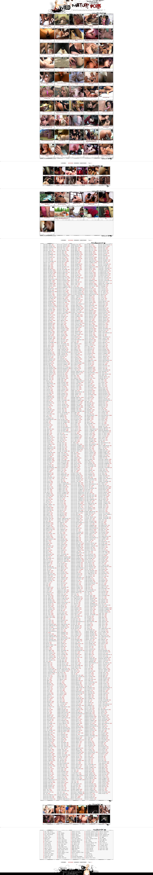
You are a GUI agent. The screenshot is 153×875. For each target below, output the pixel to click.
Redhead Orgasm (89, 728)
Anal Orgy (46, 400)
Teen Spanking (102, 585)
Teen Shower (101, 581)
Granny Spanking (75, 331)
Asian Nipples (47, 473)
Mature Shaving (89, 317)
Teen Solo (101, 584)
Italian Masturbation (77, 522)
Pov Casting (88, 617)
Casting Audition (62, 345)
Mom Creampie (88, 407)
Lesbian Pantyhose (76, 727)
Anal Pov (45, 407)
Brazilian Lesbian (62, 244)
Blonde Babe (46, 734)
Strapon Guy (101, 469)
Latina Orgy (74, 656)
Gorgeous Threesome (76, 312)
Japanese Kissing (75, 563)
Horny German (74, 426)
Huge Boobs (74, 453)
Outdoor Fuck (88, 524)
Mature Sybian (88, 332)
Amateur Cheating (48, 276)
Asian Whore (46, 492)
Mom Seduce (88, 418)
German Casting (75, 255)
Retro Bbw (87, 739)
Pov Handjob (88, 620)
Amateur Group (47, 302)
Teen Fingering (102, 551)
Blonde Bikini (47, 738)
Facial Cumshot (61, 671)
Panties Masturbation (91, 537)
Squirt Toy (101, 448)
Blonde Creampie (47, 745)
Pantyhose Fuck (89, 544)
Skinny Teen (101, 368)
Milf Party (88, 376)
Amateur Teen (47, 341)
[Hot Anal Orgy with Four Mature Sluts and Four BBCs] (62, 24)
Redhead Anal (88, 712)
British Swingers (62, 266)
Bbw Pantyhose (47, 546)
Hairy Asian (74, 346)
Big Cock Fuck (47, 629)
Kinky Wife (74, 617)
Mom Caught (88, 405)
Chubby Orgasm (61, 393)
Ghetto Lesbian (75, 282)
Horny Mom (73, 433)
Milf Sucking (88, 390)
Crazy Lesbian (61, 478)
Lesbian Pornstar (75, 733)
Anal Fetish (46, 390)
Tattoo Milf (101, 511)
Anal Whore (46, 416)
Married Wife (74, 785)
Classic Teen (60, 411)
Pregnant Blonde (89, 632)
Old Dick (87, 492)
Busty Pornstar (61, 339)
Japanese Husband (75, 562)
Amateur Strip (47, 334)
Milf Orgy (87, 375)
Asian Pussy (46, 481)
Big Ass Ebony (47, 605)
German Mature (75, 269)
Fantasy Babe (60, 676)
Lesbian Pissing (75, 730)
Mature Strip (88, 327)
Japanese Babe (75, 537)
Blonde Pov (46, 767)
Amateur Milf (47, 312)
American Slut (47, 378)
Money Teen (88, 425)
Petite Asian (88, 563)
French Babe (60, 770)
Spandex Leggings (103, 427)
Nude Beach (88, 460)
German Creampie (75, 258)
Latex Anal (74, 629)
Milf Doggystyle (89, 360)
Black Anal (46, 678)
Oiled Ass (87, 491)
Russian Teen (101, 262)
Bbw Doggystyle (47, 528)
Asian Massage (47, 466)
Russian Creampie (89, 790)
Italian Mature (75, 524)
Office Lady (88, 482)
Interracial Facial (76, 495)
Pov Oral (87, 623)
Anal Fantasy (47, 389)
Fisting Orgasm (61, 756)
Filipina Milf (61, 724)
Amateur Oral (47, 316)
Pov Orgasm (88, 624)
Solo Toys (101, 423)
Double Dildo (60, 596)
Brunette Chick (61, 283)
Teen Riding (101, 580)
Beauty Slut (46, 581)
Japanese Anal (75, 535)
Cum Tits (59, 517)
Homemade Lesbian (75, 405)
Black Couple (47, 689)
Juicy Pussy (74, 605)
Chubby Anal (60, 379)
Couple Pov (60, 469)
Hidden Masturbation (76, 392)
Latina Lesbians (75, 649)
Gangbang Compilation (63, 799)
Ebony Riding (60, 646)
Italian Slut (74, 529)
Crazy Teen (60, 481)
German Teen (74, 276)
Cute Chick (60, 528)
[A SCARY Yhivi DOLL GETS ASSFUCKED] (91, 154)
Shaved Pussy (101, 324)
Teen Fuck (101, 555)
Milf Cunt (87, 359)
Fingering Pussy (61, 731)
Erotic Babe (60, 651)
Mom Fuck (87, 412)
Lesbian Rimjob (75, 738)
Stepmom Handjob (102, 456)
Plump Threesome (89, 590)
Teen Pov (100, 577)
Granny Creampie (75, 316)
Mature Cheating (89, 260)
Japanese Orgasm (75, 574)
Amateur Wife (47, 346)
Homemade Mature (75, 407)
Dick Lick (59, 562)
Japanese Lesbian (75, 565)
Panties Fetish (89, 536)
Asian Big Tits (47, 437)
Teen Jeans (101, 562)
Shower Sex (101, 334)
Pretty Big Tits (89, 642)
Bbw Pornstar (47, 547)
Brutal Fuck (60, 319)
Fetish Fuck (60, 719)
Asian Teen (46, 489)
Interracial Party (76, 507)
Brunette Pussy (61, 304)
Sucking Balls (102, 485)
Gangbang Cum (74, 244)
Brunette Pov (60, 302)
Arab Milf (46, 426)
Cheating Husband (62, 370)
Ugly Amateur (101, 639)
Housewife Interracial (77, 448)
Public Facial (88, 657)
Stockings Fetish (103, 460)
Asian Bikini (47, 438)
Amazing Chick (47, 356)
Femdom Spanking (61, 715)
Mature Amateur (75, 794)
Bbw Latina (46, 535)
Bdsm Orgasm (46, 562)
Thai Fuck (101, 603)
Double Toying (61, 603)
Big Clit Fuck (47, 620)
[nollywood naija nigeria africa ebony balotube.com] (47, 202)
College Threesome (62, 451)
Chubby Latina (61, 387)
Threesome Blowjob (103, 607)
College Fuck (60, 444)
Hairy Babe (74, 348)
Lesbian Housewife (76, 705)
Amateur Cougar (47, 280)
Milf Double (88, 361)
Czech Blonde (60, 539)
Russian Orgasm (102, 253)
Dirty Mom (59, 581)
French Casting (61, 772)
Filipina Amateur (62, 723)
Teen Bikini (101, 530)
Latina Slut (74, 660)
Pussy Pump (88, 680)
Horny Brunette (75, 419)
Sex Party (101, 295)
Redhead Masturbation (91, 726)
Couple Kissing (61, 466)
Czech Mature (60, 546)
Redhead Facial (89, 722)
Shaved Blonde (102, 310)
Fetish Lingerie (61, 722)
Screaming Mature (103, 273)
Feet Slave (60, 705)
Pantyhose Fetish (89, 543)
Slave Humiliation (103, 374)
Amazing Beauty (47, 352)
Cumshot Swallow (61, 519)
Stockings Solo (102, 466)
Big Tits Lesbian (48, 657)
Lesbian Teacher (75, 757)
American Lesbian (48, 372)
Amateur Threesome (48, 342)
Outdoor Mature (89, 529)
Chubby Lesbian (61, 389)
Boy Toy (45, 793)
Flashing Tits (61, 757)
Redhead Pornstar (89, 730)
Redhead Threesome (90, 735)
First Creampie (61, 737)
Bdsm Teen (46, 565)
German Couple (75, 257)
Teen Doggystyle (102, 544)
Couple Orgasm (61, 467)
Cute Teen (59, 533)
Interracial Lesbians (77, 500)
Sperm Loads (101, 437)
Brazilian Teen (61, 249)
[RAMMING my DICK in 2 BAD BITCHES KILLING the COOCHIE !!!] (106, 53)
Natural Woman (88, 459)
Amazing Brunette (48, 354)
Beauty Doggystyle (48, 574)
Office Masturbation (90, 484)
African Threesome (48, 261)
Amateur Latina (47, 308)
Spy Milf (100, 444)
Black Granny (47, 693)
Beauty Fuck (46, 576)
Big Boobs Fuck (47, 617)
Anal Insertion (47, 397)
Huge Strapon (74, 469)
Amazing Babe (47, 350)
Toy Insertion (102, 635)
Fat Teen (59, 701)
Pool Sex (87, 592)
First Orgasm (60, 739)
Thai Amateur (101, 601)
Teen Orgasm (101, 569)
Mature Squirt (88, 324)
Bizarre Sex (46, 675)
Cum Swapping (60, 515)
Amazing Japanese (48, 359)
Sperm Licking (102, 436)
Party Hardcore (89, 554)
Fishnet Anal (60, 749)
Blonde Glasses (47, 753)
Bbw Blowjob (46, 522)
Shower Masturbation (104, 332)
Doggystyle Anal (61, 590)
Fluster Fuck (60, 185)
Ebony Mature (60, 639)
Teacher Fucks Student (104, 514)
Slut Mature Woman (60, 175)
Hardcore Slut (75, 387)
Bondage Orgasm (47, 786)
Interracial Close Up (77, 488)
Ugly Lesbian (101, 642)
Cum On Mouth (60, 506)
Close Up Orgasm (61, 429)
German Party (74, 273)
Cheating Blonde (61, 361)
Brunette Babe (61, 273)
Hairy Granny (74, 357)
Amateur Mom (46, 313)
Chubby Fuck (60, 386)
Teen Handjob (101, 561)
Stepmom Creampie (103, 453)
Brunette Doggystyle (62, 287)
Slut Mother (101, 382)
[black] (62, 53)
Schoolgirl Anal (102, 266)
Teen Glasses (101, 558)
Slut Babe (101, 379)
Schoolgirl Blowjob (103, 268)
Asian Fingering (47, 452)
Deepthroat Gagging (62, 561)
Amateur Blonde (47, 269)
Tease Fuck (101, 519)
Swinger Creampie (103, 503)
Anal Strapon (47, 411)
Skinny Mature (102, 361)
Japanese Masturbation (77, 568)
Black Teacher (47, 720)
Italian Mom (74, 526)
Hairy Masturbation (76, 363)
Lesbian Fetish (75, 697)
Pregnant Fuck (88, 636)
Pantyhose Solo (89, 548)
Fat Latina (60, 691)
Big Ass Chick (47, 603)
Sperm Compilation (103, 431)
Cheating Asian (61, 360)
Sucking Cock (101, 491)
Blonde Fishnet (47, 750)
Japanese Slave (75, 581)
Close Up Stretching (62, 431)
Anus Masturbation (48, 419)
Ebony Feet (60, 629)
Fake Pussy (60, 672)
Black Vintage (47, 726)
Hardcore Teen (75, 389)
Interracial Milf (75, 502)
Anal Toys (46, 415)
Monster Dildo (88, 431)
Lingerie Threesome (76, 779)
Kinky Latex (74, 610)
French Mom (60, 785)
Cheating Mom (60, 374)
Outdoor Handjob (89, 526)
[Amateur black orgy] (62, 139)
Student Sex (101, 480)
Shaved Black (101, 309)
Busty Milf (60, 337)
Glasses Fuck (74, 302)
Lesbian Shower (75, 742)
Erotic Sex (60, 656)
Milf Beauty (88, 350)
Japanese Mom (74, 572)
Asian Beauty (47, 436)
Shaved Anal (101, 302)
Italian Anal (74, 514)
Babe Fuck (46, 511)
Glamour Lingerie (75, 297)
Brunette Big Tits (62, 277)
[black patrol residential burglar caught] (76, 111)
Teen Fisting (101, 554)
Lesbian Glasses (75, 702)
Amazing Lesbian (47, 360)
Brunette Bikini (61, 279)
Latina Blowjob (75, 639)
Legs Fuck (73, 672)
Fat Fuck (59, 690)
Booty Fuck (46, 790)
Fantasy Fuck (60, 678)
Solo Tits (101, 422)
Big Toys (45, 661)
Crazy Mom (59, 480)
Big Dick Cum (47, 638)
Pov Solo (87, 627)
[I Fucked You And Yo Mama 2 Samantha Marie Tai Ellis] (91, 82)
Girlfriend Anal (75, 287)
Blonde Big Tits (47, 737)
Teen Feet (101, 548)
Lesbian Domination (76, 691)
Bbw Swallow (46, 555)
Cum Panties (60, 510)
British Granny (61, 258)
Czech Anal (60, 536)
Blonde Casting (47, 741)
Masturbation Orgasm (76, 793)
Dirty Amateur (61, 568)
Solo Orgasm (101, 418)
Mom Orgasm (88, 416)
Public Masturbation (90, 662)
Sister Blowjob (102, 339)
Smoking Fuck (101, 397)
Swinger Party (102, 506)
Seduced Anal (101, 282)
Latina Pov (74, 658)
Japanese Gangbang (76, 555)
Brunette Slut (61, 305)
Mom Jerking (88, 414)
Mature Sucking (89, 328)
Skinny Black (101, 348)
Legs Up (73, 673)
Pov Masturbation (89, 621)
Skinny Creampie (102, 353)
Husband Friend (75, 474)
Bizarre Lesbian (47, 671)
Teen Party (101, 574)
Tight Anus (101, 614)
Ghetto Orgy (74, 283)
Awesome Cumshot (47, 504)
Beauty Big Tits (47, 573)
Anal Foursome (47, 393)
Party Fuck (88, 551)
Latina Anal (74, 636)
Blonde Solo (46, 771)
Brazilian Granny (48, 799)
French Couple (61, 774)
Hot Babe (73, 442)
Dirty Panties (61, 583)
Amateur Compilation (49, 279)
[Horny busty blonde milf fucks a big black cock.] (76, 24)
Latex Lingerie (75, 634)
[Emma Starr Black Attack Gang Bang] (62, 96)
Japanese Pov (74, 580)
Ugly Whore (101, 649)
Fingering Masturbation (63, 728)
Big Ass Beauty (47, 599)
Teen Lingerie (102, 565)
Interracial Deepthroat (77, 492)
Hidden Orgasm (75, 393)
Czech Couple (60, 541)
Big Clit (45, 618)
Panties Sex (88, 540)
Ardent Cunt (93, 175)
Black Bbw (46, 682)
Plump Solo (88, 588)
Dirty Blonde (60, 572)
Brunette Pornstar (62, 301)
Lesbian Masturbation (77, 713)
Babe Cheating (47, 510)
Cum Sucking (60, 513)
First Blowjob (61, 734)
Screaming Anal (102, 272)
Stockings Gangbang (103, 463)
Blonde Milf (46, 761)
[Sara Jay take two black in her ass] (62, 39)
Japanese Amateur (75, 533)
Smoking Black (102, 390)
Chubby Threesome (62, 400)
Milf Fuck (87, 365)
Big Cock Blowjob (48, 624)
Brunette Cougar (61, 284)
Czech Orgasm (60, 550)
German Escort (75, 260)
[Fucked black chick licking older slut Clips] (62, 154)
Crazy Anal (60, 471)
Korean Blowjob (75, 627)
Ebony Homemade (61, 634)
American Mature (47, 374)
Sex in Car (101, 298)
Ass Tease (46, 500)
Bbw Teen (45, 557)
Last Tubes (70, 185)
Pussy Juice (88, 675)
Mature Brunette (89, 257)
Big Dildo (46, 642)
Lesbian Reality (75, 737)
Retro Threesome (89, 764)
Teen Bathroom (102, 526)
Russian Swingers (103, 260)
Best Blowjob (47, 587)
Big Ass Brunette (48, 602)
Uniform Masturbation (104, 654)
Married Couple (75, 783)
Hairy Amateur (75, 343)
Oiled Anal (88, 489)
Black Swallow (47, 719)
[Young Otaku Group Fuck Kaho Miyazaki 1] (91, 125)
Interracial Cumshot (76, 491)
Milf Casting (88, 356)
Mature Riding (88, 312)
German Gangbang (75, 264)
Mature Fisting (89, 275)
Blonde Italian (47, 757)
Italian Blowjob (75, 515)
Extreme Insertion (62, 668)
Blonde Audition (47, 733)
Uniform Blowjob (102, 650)
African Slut (47, 258)
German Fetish (75, 261)
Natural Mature (89, 453)
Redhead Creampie (89, 720)
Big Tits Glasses (48, 656)
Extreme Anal (60, 660)
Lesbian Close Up (75, 686)
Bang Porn (104, 175)
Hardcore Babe (75, 379)
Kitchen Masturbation (77, 621)
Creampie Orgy (61, 488)
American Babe (47, 365)
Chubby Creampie (61, 385)
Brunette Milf (61, 297)
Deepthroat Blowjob (62, 557)
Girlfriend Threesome (77, 294)
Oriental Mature (89, 517)
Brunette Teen (61, 310)
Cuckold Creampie (62, 492)
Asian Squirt (47, 486)
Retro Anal (88, 738)
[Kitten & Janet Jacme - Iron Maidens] (106, 82)
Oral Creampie (88, 504)
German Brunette (75, 254)
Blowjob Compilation (49, 779)
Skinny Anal (101, 343)
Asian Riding (47, 482)
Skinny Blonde (102, 349)
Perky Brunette (89, 561)
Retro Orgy (88, 759)
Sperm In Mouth (102, 433)
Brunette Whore (61, 313)
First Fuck (60, 738)
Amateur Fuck (47, 299)
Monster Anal (88, 426)
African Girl (47, 255)
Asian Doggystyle (48, 448)
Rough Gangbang (89, 777)
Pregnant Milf (88, 639)
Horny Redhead (75, 437)
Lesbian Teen (74, 759)
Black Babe (46, 680)
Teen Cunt (101, 540)
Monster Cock (88, 427)
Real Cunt (87, 700)
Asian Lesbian (47, 464)
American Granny (47, 371)
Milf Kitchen (88, 371)
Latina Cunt (74, 642)
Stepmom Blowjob (102, 451)
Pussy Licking (88, 676)
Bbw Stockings (47, 554)
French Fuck (60, 777)
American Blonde (47, 367)
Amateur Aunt (47, 265)
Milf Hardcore (88, 370)
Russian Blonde (89, 783)
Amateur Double (47, 293)
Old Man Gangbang (89, 499)
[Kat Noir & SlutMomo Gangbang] (91, 96)
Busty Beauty (60, 326)
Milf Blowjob (88, 353)
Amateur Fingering (48, 297)
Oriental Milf (88, 518)
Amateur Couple (47, 282)
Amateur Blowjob (47, 271)
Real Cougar (88, 695)
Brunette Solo (61, 306)
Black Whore (46, 727)
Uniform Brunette (103, 651)
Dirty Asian (60, 569)
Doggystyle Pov (61, 592)
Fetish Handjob (61, 720)
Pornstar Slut (88, 610)
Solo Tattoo (101, 420)
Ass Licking (46, 499)
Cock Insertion (61, 434)
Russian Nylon (102, 251)
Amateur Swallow (47, 337)
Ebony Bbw (59, 618)
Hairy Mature (74, 364)
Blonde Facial (47, 749)
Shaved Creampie (102, 315)
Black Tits (46, 724)
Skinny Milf (101, 363)
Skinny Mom (101, 364)
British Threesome (62, 269)
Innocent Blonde (75, 477)
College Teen (60, 449)
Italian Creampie (75, 519)
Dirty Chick (60, 574)
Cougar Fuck (60, 456)
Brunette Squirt (61, 308)
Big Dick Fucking (48, 639)
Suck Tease (101, 484)
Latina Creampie (75, 640)
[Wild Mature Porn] (54, 11)
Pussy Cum (87, 668)
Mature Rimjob (88, 313)
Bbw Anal (45, 521)
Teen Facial (101, 547)
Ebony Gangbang (61, 632)
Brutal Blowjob (61, 316)
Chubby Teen (60, 398)
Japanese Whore (75, 592)
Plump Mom (87, 587)
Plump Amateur (88, 576)
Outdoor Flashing (89, 522)
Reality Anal (88, 706)
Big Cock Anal (47, 623)
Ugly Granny (101, 640)
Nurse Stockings (89, 464)
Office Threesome (89, 488)
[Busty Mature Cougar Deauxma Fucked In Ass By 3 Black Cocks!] (106, 154)
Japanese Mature (75, 569)
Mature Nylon (88, 299)
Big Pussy (46, 649)
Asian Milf (46, 470)
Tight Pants (101, 623)
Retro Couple (88, 746)
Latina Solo (74, 661)
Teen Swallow (101, 592)
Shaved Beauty (102, 308)
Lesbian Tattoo (75, 756)
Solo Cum (100, 408)
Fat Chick (59, 689)
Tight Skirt (101, 625)
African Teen (47, 260)
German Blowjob (75, 253)
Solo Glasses (101, 412)
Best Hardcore (47, 592)
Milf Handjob (88, 368)
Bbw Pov (45, 548)
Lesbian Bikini (75, 683)
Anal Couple (46, 385)
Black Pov (46, 708)
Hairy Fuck (74, 356)
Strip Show (101, 473)
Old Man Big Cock (89, 495)
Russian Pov (101, 254)
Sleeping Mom (101, 378)
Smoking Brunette (103, 394)
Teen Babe (101, 524)
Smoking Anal (101, 387)
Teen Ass (100, 522)
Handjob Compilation (76, 371)
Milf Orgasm (88, 374)
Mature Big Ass (89, 247)
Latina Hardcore (75, 647)
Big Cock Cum (47, 627)
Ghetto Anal (74, 279)
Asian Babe (46, 433)
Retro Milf (88, 755)
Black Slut (46, 712)
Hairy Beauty (74, 349)
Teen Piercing (102, 576)
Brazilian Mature (62, 246)
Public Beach (88, 654)
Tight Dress (101, 618)
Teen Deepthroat (102, 541)
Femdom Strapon (61, 716)
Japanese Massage (75, 566)
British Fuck (60, 257)
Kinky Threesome (75, 616)
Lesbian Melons (75, 715)
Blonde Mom (46, 763)
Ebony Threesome (61, 650)
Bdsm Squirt (46, 563)
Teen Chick (101, 535)
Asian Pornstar (47, 478)
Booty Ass (46, 789)
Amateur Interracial (49, 306)
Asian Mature (47, 469)
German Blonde (75, 251)
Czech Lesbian (61, 544)
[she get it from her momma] (62, 82)
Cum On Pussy (60, 507)
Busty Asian (60, 323)
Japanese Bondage (75, 546)
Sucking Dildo (102, 493)
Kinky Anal (74, 606)
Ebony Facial (60, 628)
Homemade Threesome (76, 411)
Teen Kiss (101, 563)
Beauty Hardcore (47, 577)
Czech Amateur (61, 535)
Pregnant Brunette (90, 635)
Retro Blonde (88, 742)
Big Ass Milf (47, 610)
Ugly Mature (101, 643)
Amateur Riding (47, 324)
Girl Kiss (73, 286)
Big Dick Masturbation (49, 640)
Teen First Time (102, 552)
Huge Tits (73, 470)
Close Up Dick (61, 425)
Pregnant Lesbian (89, 638)
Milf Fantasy (88, 363)
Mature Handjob (89, 283)
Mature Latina (88, 290)
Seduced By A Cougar (104, 283)
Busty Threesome (61, 343)
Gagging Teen (60, 796)
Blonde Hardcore (47, 756)
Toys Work (101, 638)
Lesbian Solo (74, 746)
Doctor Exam (60, 588)
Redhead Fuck (88, 723)
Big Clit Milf (47, 621)
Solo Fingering (102, 411)
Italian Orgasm (75, 528)
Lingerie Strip (75, 778)
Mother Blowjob (89, 438)
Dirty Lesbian (61, 579)
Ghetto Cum (74, 280)
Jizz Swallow (74, 603)
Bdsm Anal (46, 559)
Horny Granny (74, 427)
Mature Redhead (89, 310)
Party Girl (88, 552)
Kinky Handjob (75, 609)
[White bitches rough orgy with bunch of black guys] (91, 24)
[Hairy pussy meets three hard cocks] (76, 125)
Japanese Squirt (75, 585)
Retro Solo (88, 761)
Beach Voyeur (47, 570)
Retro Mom (87, 756)
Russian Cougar (89, 788)
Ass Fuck (45, 497)
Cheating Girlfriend (62, 367)
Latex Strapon (75, 635)
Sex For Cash (101, 291)
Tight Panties (102, 621)
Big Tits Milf (47, 658)
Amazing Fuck (47, 357)
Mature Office (88, 301)
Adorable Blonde (47, 246)
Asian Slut (46, 484)
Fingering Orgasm (62, 730)
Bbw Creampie (47, 526)
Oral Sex (87, 510)
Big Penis (46, 647)
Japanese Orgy (75, 576)
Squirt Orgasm (102, 447)
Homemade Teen (75, 409)
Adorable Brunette (48, 247)
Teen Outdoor (101, 572)
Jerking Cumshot (75, 596)
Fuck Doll (59, 792)
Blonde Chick (47, 742)
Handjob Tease (75, 374)
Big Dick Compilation (49, 636)
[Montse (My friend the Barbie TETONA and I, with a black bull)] (62, 202)
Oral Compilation (89, 503)
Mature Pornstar (89, 308)
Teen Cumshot (101, 539)
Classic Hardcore (62, 405)
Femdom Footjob (61, 709)
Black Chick (46, 687)
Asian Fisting (47, 453)
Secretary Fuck (102, 279)
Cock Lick (59, 436)
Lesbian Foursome (75, 701)
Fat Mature (60, 694)
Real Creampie (88, 698)
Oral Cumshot (88, 507)
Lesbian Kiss (74, 706)
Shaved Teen (101, 327)
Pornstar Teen (88, 613)
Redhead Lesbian (89, 724)
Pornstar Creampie (90, 601)
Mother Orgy (88, 447)
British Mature (61, 261)
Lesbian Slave (75, 744)
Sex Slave (101, 297)
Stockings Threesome (104, 467)
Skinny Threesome (103, 370)
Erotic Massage (61, 654)
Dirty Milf (60, 580)
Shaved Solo (101, 326)
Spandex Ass (101, 426)
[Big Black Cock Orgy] (76, 202)
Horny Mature (74, 430)
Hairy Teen (74, 370)
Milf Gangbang (88, 367)
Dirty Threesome (61, 587)
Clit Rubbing (60, 416)
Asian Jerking (47, 462)
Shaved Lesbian (102, 320)
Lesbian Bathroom (75, 680)
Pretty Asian (88, 640)
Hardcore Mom (74, 383)
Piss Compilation (89, 573)
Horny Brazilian (75, 416)
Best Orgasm (46, 594)
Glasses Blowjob (75, 299)
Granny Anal (74, 313)
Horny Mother (74, 434)
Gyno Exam (73, 342)
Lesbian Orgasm (75, 723)
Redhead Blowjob (89, 716)
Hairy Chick (74, 353)
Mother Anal (88, 437)
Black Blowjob (47, 684)
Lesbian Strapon (75, 753)
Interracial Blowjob (76, 486)
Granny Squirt (75, 332)
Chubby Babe (60, 381)
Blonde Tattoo (47, 774)
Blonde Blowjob (47, 739)
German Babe (74, 249)
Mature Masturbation (90, 294)
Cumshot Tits (60, 521)
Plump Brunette (89, 581)
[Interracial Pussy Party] (91, 111)
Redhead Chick (88, 719)
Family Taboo (60, 675)
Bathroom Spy (47, 519)
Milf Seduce (88, 382)
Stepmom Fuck (101, 455)
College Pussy (61, 447)
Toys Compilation (103, 636)
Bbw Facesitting (47, 529)
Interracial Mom (75, 503)
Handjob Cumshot (75, 372)
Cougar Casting (61, 453)
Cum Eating (60, 497)
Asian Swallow (47, 488)
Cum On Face (60, 504)
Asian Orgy (46, 475)
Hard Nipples (74, 378)
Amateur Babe (47, 266)
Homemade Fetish (75, 403)
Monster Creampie (89, 430)
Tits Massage (101, 631)
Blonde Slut (46, 770)
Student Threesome (103, 481)
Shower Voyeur (102, 338)
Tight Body (101, 617)
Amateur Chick (47, 277)
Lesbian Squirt (75, 749)
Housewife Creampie (76, 445)
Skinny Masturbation (104, 360)
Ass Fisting (46, 496)
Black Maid (46, 695)
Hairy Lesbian (75, 361)
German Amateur (75, 246)
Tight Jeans (101, 620)
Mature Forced (88, 277)
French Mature (61, 782)
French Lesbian (61, 779)
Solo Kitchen (101, 414)
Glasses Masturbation (77, 304)
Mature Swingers (89, 331)
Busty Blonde (60, 327)
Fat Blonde (60, 684)
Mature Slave (88, 319)
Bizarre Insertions (48, 669)
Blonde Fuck (46, 752)
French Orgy (60, 786)
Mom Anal (87, 401)
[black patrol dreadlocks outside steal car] (76, 139)
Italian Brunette (75, 517)
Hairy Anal (74, 345)
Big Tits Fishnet (48, 653)
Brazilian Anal (47, 796)
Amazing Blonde (47, 353)
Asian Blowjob (47, 440)
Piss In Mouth (88, 574)
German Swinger (75, 275)
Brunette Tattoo (61, 309)
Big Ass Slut (47, 613)
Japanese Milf (75, 570)
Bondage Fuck (47, 783)
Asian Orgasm (47, 474)
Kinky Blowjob (75, 607)
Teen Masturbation (103, 566)
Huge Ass (73, 452)
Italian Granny (75, 521)
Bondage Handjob (47, 785)
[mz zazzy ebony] (47, 216)
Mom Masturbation (89, 415)
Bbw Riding (46, 550)
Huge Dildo (74, 459)
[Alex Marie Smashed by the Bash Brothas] (47, 154)
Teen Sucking (101, 591)
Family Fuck (60, 673)
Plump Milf (88, 585)
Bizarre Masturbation (49, 672)
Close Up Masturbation (63, 427)
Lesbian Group (75, 704)
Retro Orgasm (88, 757)
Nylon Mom (87, 477)
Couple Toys (60, 470)
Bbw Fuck (45, 532)
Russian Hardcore (89, 797)
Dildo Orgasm (60, 563)
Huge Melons (74, 464)
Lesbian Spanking (75, 748)
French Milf (60, 783)
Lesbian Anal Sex (75, 675)
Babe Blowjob (47, 507)
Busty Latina (60, 334)
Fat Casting (60, 687)
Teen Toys (101, 598)
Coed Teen (59, 441)
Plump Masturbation (90, 583)
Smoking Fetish (102, 396)
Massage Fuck (74, 786)
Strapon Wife (101, 470)
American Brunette (48, 368)
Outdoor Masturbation (91, 528)
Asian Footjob (47, 455)
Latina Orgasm (75, 654)
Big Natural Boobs (48, 645)
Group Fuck (74, 338)
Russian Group (88, 796)
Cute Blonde (60, 525)
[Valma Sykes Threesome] (76, 154)
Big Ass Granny (47, 607)
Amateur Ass (46, 264)
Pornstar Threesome (90, 614)
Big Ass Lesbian (47, 609)
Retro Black (88, 741)
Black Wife (46, 728)
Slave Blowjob (102, 371)
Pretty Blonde (88, 643)
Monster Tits (88, 436)
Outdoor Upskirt (89, 533)
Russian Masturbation (104, 244)
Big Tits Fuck (47, 654)
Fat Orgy (59, 698)
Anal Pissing (47, 405)
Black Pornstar (47, 706)
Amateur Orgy (47, 319)
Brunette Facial (61, 290)
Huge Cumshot (74, 458)
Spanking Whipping (103, 430)
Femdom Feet (60, 708)
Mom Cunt (87, 408)
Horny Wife (74, 441)
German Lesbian (75, 268)
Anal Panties (47, 401)
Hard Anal (73, 375)
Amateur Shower (47, 327)
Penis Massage (88, 558)
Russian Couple (89, 789)
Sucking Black (102, 489)
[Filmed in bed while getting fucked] (47, 139)
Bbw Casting (46, 525)
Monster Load (88, 433)
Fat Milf (59, 695)
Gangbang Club (61, 797)
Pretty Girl (88, 647)
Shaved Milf (101, 323)
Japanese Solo (75, 584)
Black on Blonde (47, 730)
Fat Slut (59, 700)
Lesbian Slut (74, 745)
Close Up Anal (61, 419)
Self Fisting (101, 288)
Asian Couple (47, 442)
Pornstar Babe (88, 596)
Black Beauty (47, 683)
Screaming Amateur (103, 271)
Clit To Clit (60, 418)
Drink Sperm (60, 605)
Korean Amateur (75, 625)
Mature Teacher (89, 335)
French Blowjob (61, 771)
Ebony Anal (60, 616)
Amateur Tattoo (47, 339)
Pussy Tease (88, 684)
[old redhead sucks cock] (76, 67)
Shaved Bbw (101, 306)
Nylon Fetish (88, 473)
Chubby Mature (61, 390)
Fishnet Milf (60, 752)
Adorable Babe (47, 244)
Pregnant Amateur (89, 631)
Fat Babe (59, 683)
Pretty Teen (88, 651)
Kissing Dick (74, 618)
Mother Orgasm (88, 445)
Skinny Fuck (101, 354)
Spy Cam (100, 441)
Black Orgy (46, 704)
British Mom (60, 264)
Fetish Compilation (62, 717)
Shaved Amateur (102, 301)
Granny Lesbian (75, 324)
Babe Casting (47, 508)
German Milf (74, 271)
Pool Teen (87, 594)
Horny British (75, 418)
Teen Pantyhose (102, 573)
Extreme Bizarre (61, 662)
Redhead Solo (88, 733)
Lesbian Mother (75, 719)
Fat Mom (59, 697)
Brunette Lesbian (62, 295)
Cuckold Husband (61, 493)
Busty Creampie (61, 330)
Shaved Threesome (103, 328)
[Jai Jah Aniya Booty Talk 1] (106, 67)
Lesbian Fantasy (75, 694)
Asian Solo (46, 485)
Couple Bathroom (61, 462)
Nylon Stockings (89, 478)
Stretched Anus (102, 471)
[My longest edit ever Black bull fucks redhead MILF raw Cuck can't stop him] (91, 39)
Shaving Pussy (102, 330)
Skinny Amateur (102, 342)
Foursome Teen (61, 766)
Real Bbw (87, 686)
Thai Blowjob (101, 602)
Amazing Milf (47, 361)
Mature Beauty (88, 246)
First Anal (60, 733)
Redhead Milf (88, 727)
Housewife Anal (75, 444)
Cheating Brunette (62, 363)
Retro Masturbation (90, 752)
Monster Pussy (88, 434)
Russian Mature (102, 246)
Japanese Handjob (75, 558)
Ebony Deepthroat (62, 627)
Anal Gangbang (47, 396)
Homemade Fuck (75, 404)
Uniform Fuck (101, 653)
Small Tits (101, 386)
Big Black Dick (47, 616)
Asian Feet (46, 451)
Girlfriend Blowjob (76, 288)
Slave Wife (101, 375)
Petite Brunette (89, 566)
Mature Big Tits (89, 250)
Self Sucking (101, 290)
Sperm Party (101, 438)
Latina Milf (74, 651)
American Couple (47, 370)
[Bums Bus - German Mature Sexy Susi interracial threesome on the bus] (62, 111)
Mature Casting (89, 258)
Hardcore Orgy (75, 386)
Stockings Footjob (103, 462)
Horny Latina (74, 429)
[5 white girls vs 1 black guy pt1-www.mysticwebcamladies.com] (91, 139)
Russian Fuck (88, 793)
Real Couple (88, 697)
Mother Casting (89, 440)
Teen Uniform (101, 599)
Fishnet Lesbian (61, 750)
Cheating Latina (61, 371)
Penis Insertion (89, 557)
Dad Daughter (60, 555)
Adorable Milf (47, 249)
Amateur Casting (47, 273)
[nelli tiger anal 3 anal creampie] (76, 216)
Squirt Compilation (103, 445)
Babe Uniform (47, 515)
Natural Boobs (88, 451)
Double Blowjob (61, 595)
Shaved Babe (101, 305)
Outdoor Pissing (89, 530)
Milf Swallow (88, 392)
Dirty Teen (60, 585)
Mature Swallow (89, 330)
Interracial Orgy (75, 506)
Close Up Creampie (62, 422)
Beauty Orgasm (47, 579)
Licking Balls (75, 772)
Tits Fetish (101, 629)
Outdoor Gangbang (89, 525)
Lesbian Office (75, 722)
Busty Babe (60, 324)
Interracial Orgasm (76, 504)
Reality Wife (88, 709)
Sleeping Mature (102, 376)
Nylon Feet (88, 471)
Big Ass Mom (46, 612)
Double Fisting (61, 599)
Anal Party (46, 404)
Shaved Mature (102, 321)
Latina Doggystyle (76, 643)
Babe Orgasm (46, 513)
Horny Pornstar (75, 436)
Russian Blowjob (89, 785)
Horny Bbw (73, 414)
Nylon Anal (88, 467)
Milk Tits (87, 400)
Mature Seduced (89, 316)
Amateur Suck (47, 335)
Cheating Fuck (61, 365)
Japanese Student (75, 587)
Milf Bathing (88, 349)
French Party (60, 788)
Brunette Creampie (62, 286)
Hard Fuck (73, 376)
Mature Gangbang (89, 280)
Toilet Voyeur (102, 632)
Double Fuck (60, 601)
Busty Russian (61, 341)
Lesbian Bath (74, 679)
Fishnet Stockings (62, 755)
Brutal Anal (60, 315)
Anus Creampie (47, 418)
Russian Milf (101, 247)
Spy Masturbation (103, 442)
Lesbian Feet (74, 695)
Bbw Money (46, 541)
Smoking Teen (101, 405)
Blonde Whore (47, 778)
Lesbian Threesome (76, 760)
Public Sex (88, 665)
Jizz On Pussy (75, 601)
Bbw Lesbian (46, 536)
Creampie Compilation (63, 484)
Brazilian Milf (61, 247)
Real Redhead (88, 705)
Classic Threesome (62, 412)
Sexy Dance (101, 299)
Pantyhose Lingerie (90, 546)
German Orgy (74, 272)
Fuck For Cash (61, 793)
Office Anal (88, 481)
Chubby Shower (61, 396)
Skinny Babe (101, 346)
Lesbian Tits (74, 761)
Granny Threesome (75, 334)
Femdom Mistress (61, 713)
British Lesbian (61, 260)
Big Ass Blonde (47, 601)
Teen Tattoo (101, 594)
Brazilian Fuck (47, 797)
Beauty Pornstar (47, 580)
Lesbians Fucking (75, 768)
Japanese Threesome (76, 591)
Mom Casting (88, 404)
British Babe (60, 253)
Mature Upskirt (89, 341)
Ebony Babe (60, 617)
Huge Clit (73, 455)
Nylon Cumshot (88, 470)
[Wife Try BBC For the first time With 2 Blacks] (47, 82)
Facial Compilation (62, 669)
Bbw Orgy (45, 544)
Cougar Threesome (62, 460)
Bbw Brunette (47, 524)
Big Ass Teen (47, 614)
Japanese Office (75, 573)
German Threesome (75, 277)
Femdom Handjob (61, 711)
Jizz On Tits (74, 602)
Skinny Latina (102, 357)
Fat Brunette (60, 686)
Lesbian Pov (74, 734)
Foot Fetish (60, 759)
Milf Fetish (88, 364)
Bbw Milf (45, 540)
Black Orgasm (47, 702)
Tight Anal (101, 613)
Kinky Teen (74, 614)
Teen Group (101, 559)
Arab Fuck (46, 423)
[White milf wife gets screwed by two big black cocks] (47, 67)
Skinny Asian (101, 345)
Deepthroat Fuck (61, 559)
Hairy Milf (74, 365)
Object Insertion (89, 480)
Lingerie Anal (75, 774)
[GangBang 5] (62, 67)
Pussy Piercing (89, 679)
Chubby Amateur (61, 378)
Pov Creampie (88, 618)
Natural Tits (88, 458)
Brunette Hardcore (62, 294)
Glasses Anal (74, 298)
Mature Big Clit (89, 249)
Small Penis (101, 385)
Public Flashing (89, 660)
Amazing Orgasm (47, 363)
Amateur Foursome (48, 298)
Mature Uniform (89, 339)
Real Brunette (88, 689)
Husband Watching (75, 475)
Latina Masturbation (76, 650)
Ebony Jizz (60, 635)
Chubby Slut (60, 397)
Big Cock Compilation (49, 625)
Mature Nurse (88, 298)
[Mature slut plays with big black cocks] (47, 53)
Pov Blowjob (88, 616)
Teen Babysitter (102, 525)
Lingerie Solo (75, 777)
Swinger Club (101, 500)
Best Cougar (46, 588)
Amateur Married (47, 310)
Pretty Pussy (88, 650)
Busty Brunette (61, 328)
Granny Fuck (74, 319)
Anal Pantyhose (47, 403)
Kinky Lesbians (75, 612)
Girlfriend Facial (76, 291)
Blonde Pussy (47, 768)
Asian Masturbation (48, 467)
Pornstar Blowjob (89, 598)
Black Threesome (47, 723)
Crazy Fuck (60, 477)
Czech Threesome (61, 554)
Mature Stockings (89, 326)
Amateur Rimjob (47, 326)
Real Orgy (87, 704)
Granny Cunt (74, 317)
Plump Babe (88, 577)
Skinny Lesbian (102, 359)
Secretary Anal (102, 276)
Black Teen (46, 722)
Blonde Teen (46, 775)
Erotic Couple (61, 653)
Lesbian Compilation (76, 687)
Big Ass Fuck (47, 606)
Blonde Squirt (47, 772)
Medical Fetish (89, 345)
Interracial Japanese (77, 499)
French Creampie (61, 775)
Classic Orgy (60, 409)
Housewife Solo (75, 451)
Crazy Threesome (61, 482)
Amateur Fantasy (47, 295)
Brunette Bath (61, 275)
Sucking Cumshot (102, 492)
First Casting (61, 735)
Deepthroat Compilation (63, 558)
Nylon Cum (87, 469)
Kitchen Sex (74, 624)
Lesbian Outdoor (75, 726)
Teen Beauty (101, 528)
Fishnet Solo (60, 753)
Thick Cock (101, 606)
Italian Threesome (76, 532)
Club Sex (59, 433)
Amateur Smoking (47, 328)
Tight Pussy (101, 624)
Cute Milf (59, 532)
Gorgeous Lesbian (75, 309)
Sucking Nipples (102, 495)
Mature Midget (88, 295)
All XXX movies (71, 175)
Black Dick (46, 690)
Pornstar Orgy (88, 607)
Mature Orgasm (88, 302)
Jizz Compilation (75, 598)
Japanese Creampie (76, 550)
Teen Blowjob (101, 532)
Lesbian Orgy (74, 724)
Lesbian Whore (75, 767)
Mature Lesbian (89, 291)
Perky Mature (88, 562)
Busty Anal (60, 321)
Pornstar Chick (89, 599)
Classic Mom (60, 408)
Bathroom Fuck (47, 518)
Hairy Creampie (75, 354)
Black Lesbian (47, 694)
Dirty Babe (60, 570)
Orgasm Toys (88, 514)
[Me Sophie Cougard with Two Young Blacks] (76, 39)
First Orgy (60, 741)
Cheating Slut (61, 375)
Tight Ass (101, 616)
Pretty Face (88, 646)
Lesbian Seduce (75, 741)
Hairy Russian (75, 368)
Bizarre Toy (46, 676)
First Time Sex (61, 748)
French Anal (60, 768)
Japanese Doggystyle (76, 552)
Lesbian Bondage (75, 684)
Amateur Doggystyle (48, 291)
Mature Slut (88, 320)
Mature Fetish (88, 272)
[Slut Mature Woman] (106, 202)
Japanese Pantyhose (76, 577)
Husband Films (75, 473)
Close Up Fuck (61, 426)
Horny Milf (74, 431)
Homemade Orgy (75, 408)
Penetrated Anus (89, 555)
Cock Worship (60, 440)
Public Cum (88, 656)
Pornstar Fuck (88, 602)
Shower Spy (101, 335)
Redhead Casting (89, 717)
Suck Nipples (101, 482)
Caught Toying (61, 353)
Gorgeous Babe (75, 305)
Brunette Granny (61, 293)
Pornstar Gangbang (90, 603)
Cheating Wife (61, 376)
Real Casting (88, 691)
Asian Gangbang (47, 458)
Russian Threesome (103, 264)
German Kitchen (75, 266)
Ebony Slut (60, 647)
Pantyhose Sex (88, 547)
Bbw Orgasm (46, 543)
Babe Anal (46, 506)
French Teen (60, 789)
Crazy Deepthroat (62, 474)
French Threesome (62, 790)
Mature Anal (74, 796)
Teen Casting (101, 533)
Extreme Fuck (60, 667)
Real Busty (88, 690)
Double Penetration (62, 602)
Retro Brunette (89, 745)
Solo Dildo (101, 409)
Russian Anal (88, 779)
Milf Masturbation (90, 372)
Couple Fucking (61, 464)
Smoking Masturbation (104, 400)
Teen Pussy (101, 579)
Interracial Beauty (76, 485)
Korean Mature (75, 628)
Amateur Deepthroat (48, 288)
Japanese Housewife (76, 561)
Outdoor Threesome (90, 532)
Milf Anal (87, 346)
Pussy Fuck (88, 673)
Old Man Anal (88, 493)
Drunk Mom (59, 610)
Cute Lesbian (60, 530)
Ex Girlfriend (61, 657)
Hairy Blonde (74, 350)
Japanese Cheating (76, 547)
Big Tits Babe (47, 650)
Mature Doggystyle (90, 266)
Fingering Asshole (62, 727)
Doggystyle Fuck (61, 591)
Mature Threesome (89, 337)
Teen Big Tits (102, 529)
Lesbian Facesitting (76, 693)
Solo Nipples (101, 416)
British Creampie (62, 255)
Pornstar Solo (88, 612)
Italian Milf (74, 525)
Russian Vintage (102, 265)
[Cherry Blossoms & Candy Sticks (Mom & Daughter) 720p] (47, 96)
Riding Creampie (89, 767)
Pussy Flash (88, 672)
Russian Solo (101, 258)
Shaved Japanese (102, 317)
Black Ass (46, 679)
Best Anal (46, 583)
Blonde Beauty (47, 735)
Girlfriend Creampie (76, 290)
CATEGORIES (63, 163)
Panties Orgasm (89, 539)
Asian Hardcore (47, 460)
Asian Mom (46, 471)
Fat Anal (59, 680)
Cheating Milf (61, 372)
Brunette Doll (61, 288)
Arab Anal (46, 420)
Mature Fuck (88, 279)
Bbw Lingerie (47, 537)
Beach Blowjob (47, 566)
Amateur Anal (47, 262)
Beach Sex (46, 569)
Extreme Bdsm (60, 661)
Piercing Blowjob (89, 570)
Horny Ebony (74, 425)
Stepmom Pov (101, 458)
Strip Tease (101, 474)
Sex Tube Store (48, 175)
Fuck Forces (93, 185)
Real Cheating (88, 693)
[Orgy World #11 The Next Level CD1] (91, 67)
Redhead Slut (88, 731)
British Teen (60, 268)
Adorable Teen (47, 250)
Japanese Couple (75, 548)
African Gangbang (48, 254)
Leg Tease (73, 669)
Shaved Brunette (102, 312)
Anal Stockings (47, 409)
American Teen (47, 379)
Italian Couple (75, 518)
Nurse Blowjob (88, 463)
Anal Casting (47, 382)
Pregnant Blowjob (89, 634)
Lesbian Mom (74, 717)
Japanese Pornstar (76, 579)
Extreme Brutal (61, 664)
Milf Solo (87, 383)
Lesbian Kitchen (75, 708)
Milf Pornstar (88, 378)
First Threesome (61, 742)
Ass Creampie (47, 493)
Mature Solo (88, 323)
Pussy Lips (88, 678)
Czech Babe (60, 537)
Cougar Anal (60, 452)
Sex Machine (101, 294)
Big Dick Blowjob (48, 635)
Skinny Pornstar (102, 365)
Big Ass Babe (47, 598)
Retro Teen (88, 763)
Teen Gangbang (102, 557)
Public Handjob (89, 661)
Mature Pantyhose (89, 305)
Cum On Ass (60, 503)
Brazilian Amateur (48, 794)
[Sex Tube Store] (106, 24)
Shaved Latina (102, 319)
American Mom (47, 376)
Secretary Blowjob (103, 277)
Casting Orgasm (61, 348)
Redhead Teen (88, 734)
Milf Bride (88, 354)
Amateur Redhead (47, 323)
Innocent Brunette (76, 478)
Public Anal (88, 653)
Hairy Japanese (75, 359)
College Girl (60, 445)
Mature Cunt (88, 264)
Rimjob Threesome (89, 775)
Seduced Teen (101, 284)
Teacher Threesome (103, 518)
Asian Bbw (46, 434)
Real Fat (87, 701)
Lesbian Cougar (75, 689)
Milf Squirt (88, 386)
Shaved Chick (101, 313)
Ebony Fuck (60, 631)
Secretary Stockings (104, 280)
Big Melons (46, 643)
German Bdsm (74, 250)
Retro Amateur (88, 737)
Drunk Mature (60, 607)
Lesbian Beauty (75, 682)
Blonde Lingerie (47, 760)
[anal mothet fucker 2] (106, 111)
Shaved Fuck (101, 316)
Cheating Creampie (62, 364)
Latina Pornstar (75, 657)
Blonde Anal (46, 731)
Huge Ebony (74, 460)
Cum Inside (60, 502)
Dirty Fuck (60, 576)
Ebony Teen (60, 649)
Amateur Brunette (48, 272)
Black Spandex (47, 715)
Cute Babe (59, 524)
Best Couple (46, 590)
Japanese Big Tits (76, 543)
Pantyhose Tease (89, 550)
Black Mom (46, 700)
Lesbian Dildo (75, 690)
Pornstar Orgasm (89, 606)
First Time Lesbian (62, 746)
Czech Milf (60, 547)
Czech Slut (60, 551)
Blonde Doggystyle (48, 746)
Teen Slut (101, 583)
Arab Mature (46, 425)
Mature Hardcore (89, 284)
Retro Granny (88, 749)
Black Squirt (47, 716)
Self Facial (101, 287)
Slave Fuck (101, 372)
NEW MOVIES (76, 163)
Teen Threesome (102, 595)
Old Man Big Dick (89, 496)
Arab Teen (46, 427)
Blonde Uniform (47, 777)
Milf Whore (88, 398)
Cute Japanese (61, 529)
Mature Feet (88, 271)
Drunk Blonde (60, 606)
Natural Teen (88, 456)
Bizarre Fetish (47, 668)
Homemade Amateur (75, 397)
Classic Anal (60, 401)
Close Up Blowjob (62, 420)
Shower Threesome (103, 337)
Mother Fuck (88, 442)
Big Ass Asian (47, 596)
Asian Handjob (47, 459)
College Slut (60, 448)
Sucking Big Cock (103, 486)
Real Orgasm (88, 702)
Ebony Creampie (61, 625)
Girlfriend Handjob (76, 293)
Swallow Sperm (102, 499)
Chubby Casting (61, 383)
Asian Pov (46, 480)
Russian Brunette (89, 786)
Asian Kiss (46, 463)
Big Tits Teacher (48, 660)
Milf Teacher (88, 393)
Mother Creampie (89, 441)
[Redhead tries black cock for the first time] (106, 216)
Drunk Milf (60, 609)
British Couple (61, 254)
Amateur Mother (47, 315)
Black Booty (46, 686)
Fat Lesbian (60, 693)
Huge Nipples (74, 466)
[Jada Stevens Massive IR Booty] (106, 139)
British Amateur (61, 250)
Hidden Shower (75, 394)
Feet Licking (60, 704)
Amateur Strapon (47, 332)
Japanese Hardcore (76, 559)
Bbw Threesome (47, 558)
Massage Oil (74, 788)
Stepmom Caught (102, 452)
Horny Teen (74, 440)
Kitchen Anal (74, 620)
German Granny (75, 265)
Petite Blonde (88, 565)
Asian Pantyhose (47, 477)
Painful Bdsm (88, 535)
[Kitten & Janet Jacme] (47, 231)
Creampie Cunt (61, 485)
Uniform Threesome (103, 657)
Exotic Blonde (61, 658)
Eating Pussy (60, 612)
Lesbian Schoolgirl (76, 739)
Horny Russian (75, 438)
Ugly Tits (101, 647)
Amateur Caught (47, 275)
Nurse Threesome (89, 466)
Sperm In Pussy (102, 434)
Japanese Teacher (75, 588)
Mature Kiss (88, 287)
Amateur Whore (47, 345)
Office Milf (88, 485)
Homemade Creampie (76, 400)
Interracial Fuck (75, 496)
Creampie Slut (61, 489)
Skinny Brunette (102, 352)
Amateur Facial (47, 294)
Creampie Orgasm (61, 486)
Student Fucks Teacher (104, 478)
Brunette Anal (61, 271)
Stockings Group (102, 464)
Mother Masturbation (90, 444)
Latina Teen (74, 664)
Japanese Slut (75, 583)
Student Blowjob (102, 475)
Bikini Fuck (46, 664)
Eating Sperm (60, 613)
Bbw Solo (45, 551)
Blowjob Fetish (47, 781)
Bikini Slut (46, 665)
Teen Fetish (101, 550)
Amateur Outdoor (47, 320)
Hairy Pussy (74, 367)
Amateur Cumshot (47, 286)
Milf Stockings (89, 387)
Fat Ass (59, 682)
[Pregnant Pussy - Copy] (91, 216)
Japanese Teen (75, 590)
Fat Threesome (61, 702)
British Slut (60, 265)
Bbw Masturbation (48, 539)
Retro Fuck (88, 748)
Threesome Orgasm (103, 612)
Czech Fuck (60, 543)
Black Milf (46, 698)
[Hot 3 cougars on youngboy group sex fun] (76, 96)
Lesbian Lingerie (75, 709)
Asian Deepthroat (48, 447)
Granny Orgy (74, 328)
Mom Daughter (88, 409)
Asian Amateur (47, 429)
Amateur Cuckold (47, 284)
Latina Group (74, 646)
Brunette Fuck (61, 291)
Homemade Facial (75, 401)
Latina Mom (74, 653)
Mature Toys (88, 338)
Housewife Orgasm (75, 449)
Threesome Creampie (103, 609)
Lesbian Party (75, 728)
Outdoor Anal (88, 519)
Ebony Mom (59, 642)
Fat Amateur (60, 679)
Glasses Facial (75, 301)
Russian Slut (101, 257)
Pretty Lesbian (89, 649)
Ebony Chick (60, 623)
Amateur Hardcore (48, 305)
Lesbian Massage (75, 712)
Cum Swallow (60, 514)
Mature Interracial (90, 286)
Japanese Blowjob (75, 544)
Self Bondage (101, 286)
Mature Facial (88, 269)
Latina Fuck (74, 645)
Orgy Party (88, 515)
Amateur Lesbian (47, 309)
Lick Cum (73, 771)
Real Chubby (88, 694)
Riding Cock (88, 766)
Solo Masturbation (103, 415)
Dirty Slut (60, 584)
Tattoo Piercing (102, 513)
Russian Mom (101, 249)
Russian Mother (102, 250)
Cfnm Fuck (59, 357)
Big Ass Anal (47, 595)
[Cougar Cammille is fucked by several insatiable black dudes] (47, 24)
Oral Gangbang (88, 508)
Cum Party (59, 511)
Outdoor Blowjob (89, 521)
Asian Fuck (46, 456)
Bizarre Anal (47, 667)
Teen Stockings (102, 588)
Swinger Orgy (101, 504)
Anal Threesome (47, 414)
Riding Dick (88, 768)
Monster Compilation (90, 429)
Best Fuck (46, 591)
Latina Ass (74, 638)
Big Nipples (46, 646)
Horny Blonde (74, 415)
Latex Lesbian (75, 632)
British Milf (60, 262)
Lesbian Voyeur (75, 766)
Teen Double (101, 546)
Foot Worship (60, 760)
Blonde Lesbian (47, 759)
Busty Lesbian (61, 335)
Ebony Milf (60, 640)
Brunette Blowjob (62, 280)
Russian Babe (88, 781)
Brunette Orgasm (61, 299)
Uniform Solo (101, 656)
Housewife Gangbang (76, 447)
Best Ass (45, 584)
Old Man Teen (88, 500)
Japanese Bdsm (75, 540)
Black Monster (47, 701)
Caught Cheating (61, 349)
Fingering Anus (61, 726)
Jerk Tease (74, 595)
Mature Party (88, 306)
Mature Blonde (88, 253)
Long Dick (73, 781)
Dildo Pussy (60, 565)
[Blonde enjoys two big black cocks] (62, 125)
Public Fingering (89, 658)
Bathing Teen (47, 517)
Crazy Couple (60, 473)
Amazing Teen (47, 364)
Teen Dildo (101, 543)
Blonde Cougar (47, 744)
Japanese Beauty (75, 541)
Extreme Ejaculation (62, 665)
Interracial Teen (75, 510)
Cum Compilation (61, 496)
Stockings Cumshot (103, 459)
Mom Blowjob (88, 403)
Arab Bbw (45, 422)
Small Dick (101, 383)
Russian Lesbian (89, 799)
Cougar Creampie (61, 455)
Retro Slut (88, 760)
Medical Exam (88, 343)
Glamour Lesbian (75, 295)
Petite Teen (88, 569)
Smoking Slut (101, 404)
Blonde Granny (47, 755)
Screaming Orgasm (103, 275)
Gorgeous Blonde (75, 306)
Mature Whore (88, 342)
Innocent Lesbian (75, 480)
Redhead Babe (88, 713)
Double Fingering (62, 598)
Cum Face (59, 499)
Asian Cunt (46, 445)
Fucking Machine (61, 794)
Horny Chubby (74, 420)
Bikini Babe (46, 662)
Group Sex (73, 341)
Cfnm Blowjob (60, 356)
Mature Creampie (89, 262)
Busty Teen (60, 342)
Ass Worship (46, 502)
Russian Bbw (88, 782)
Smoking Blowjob (102, 393)
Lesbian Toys (74, 763)
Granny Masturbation (76, 326)
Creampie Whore (61, 491)
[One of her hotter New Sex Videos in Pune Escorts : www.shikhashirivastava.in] (62, 216)
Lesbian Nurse (75, 720)
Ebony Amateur (61, 614)
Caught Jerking (61, 350)
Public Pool (88, 664)
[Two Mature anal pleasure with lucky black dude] (76, 53)
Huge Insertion (75, 463)
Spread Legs (101, 440)
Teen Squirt (101, 587)
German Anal (74, 247)
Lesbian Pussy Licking (77, 735)
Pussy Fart (88, 669)
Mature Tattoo (88, 334)
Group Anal (74, 335)
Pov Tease (87, 628)
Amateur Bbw (46, 268)
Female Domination (62, 706)
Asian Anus (46, 431)
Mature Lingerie (89, 293)
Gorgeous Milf (75, 310)
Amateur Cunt (47, 287)
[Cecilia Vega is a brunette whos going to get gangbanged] (106, 125)
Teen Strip (101, 590)
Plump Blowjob (88, 580)
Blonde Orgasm (47, 764)
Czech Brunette (61, 540)
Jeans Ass (73, 594)
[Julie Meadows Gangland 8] (47, 39)
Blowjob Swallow (47, 782)
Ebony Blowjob (61, 620)
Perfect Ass (88, 559)
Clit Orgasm (60, 415)
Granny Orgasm (75, 327)
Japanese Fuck (75, 554)
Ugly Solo (101, 646)
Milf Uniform (88, 397)
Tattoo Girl (101, 510)
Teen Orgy (101, 570)
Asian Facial (47, 449)
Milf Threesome (89, 394)
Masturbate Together (76, 792)
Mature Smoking (89, 321)
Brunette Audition (62, 272)
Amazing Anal (47, 348)
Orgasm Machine (89, 513)
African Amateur (47, 251)
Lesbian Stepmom (75, 750)
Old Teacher (88, 502)
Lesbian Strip (75, 755)
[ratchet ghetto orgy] (106, 96)
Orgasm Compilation (90, 511)
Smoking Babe (101, 389)
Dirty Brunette (61, 573)
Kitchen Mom (74, 623)
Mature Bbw (88, 244)
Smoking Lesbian (102, 398)
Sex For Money (102, 293)
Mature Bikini (88, 251)
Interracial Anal (75, 482)
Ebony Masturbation (62, 638)
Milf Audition (88, 348)
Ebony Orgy (60, 645)
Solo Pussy (101, 419)
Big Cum (45, 632)
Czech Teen (60, 552)
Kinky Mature (74, 613)
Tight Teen (101, 627)
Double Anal (60, 594)
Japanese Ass (74, 536)
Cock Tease (60, 438)
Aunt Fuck (46, 503)
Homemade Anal (75, 398)
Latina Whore (74, 667)
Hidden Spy (74, 396)
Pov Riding (88, 625)
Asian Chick (46, 441)
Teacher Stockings (103, 517)
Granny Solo (74, 330)
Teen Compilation (103, 536)
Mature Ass (74, 797)
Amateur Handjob (47, 304)
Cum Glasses (60, 500)
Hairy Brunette (75, 352)
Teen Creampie (102, 537)
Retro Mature (88, 753)
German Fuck (74, 262)
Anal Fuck (46, 394)
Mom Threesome (88, 423)
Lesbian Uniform (75, 764)
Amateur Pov (46, 321)
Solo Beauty (101, 407)
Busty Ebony (60, 331)
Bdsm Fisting (47, 561)
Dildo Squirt (60, 566)
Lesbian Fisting (75, 700)
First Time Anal (61, 744)
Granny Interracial (76, 323)
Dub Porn (48, 185)
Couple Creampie (61, 463)
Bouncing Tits (47, 792)
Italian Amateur (75, 513)
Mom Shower (88, 419)
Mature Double (88, 268)
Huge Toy (73, 471)
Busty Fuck (60, 332)
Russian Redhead (102, 255)
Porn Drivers (104, 185)
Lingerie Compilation (77, 775)
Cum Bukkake (60, 495)
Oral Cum (87, 506)
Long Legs (73, 782)
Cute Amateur (60, 522)
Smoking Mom (101, 403)
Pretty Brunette (89, 645)
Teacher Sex (101, 515)
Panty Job (87, 541)
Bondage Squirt (47, 788)
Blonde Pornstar (47, 766)
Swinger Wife (101, 507)
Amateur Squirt (47, 331)
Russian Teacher (102, 261)
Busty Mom (59, 338)
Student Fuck (101, 477)
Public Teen (88, 667)
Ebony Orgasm (60, 643)
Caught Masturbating (62, 352)
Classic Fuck (60, 403)
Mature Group (88, 282)
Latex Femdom (74, 631)
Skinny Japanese (102, 356)
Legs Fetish (74, 671)
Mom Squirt (88, 422)
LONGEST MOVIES (83, 163)
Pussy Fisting (88, 671)
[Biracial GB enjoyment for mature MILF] (106, 39)
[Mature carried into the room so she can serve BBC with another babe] (47, 125)
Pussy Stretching (89, 682)
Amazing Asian (47, 349)
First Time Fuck (61, 745)
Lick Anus (73, 770)
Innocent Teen (75, 481)
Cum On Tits (60, 508)
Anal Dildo (46, 387)
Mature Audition (75, 799)
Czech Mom (59, 548)
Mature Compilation (90, 261)
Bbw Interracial (47, 533)
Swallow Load (101, 497)
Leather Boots (75, 668)
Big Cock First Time (49, 628)
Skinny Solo (101, 367)
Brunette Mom (60, 298)
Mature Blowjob (89, 254)
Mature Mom (88, 297)
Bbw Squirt (46, 552)
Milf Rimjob (88, 381)
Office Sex (88, 486)
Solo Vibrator (102, 425)
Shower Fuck (101, 331)
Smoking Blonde (102, 392)
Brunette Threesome (62, 312)
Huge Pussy (74, 467)
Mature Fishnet (89, 273)
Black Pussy (46, 709)
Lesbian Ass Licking (76, 676)
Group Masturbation (76, 339)
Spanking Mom (101, 429)
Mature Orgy (88, 304)
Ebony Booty (60, 621)
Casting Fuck (60, 346)
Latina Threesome (75, 665)
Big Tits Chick (47, 651)
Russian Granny (89, 794)
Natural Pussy (88, 455)
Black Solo (46, 713)
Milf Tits (87, 396)
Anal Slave (46, 408)
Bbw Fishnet (46, 530)
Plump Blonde (88, 579)
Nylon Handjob (88, 474)
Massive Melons (75, 790)
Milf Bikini (88, 352)
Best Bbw (45, 585)
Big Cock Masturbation (49, 631)
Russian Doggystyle (90, 792)
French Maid (60, 781)
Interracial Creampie (77, 489)
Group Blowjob (75, 337)
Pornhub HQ (82, 185)
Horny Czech (74, 423)
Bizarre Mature (47, 673)
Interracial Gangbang (77, 497)
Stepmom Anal (101, 449)
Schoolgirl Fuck (102, 269)
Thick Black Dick (103, 605)
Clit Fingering (61, 414)
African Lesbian (47, 257)
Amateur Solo (47, 330)
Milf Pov (87, 379)
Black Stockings (47, 717)
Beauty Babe (46, 572)
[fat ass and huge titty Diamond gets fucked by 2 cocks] (91, 202)
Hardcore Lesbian (75, 382)
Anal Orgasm (46, 398)
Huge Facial (74, 462)
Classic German (61, 404)
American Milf (47, 375)
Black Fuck (46, 691)
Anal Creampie (47, 386)
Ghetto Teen (74, 284)
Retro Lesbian (88, 750)
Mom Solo (87, 420)
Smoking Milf (101, 401)
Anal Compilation (48, 383)
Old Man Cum (88, 497)
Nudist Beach (88, 462)
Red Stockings (88, 711)
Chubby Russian (61, 394)
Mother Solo (88, 448)
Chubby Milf (60, 392)
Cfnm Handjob (60, 359)
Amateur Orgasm (47, 317)
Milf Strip (88, 389)
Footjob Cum (60, 761)
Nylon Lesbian (88, 475)
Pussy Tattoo (88, 683)
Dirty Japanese (61, 577)
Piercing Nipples (89, 572)
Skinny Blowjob (102, 350)
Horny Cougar (74, 422)
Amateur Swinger (47, 338)
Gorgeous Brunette (76, 308)
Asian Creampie (47, 444)
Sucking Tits (101, 496)
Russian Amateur (89, 778)
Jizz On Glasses (75, 599)
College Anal (60, 442)
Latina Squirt (75, 662)
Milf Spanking (88, 385)
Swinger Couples (102, 502)
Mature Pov (88, 309)
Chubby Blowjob (61, 382)
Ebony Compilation (62, 624)
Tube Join (82, 175)
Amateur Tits (47, 343)
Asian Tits (46, 491)
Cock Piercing (61, 437)
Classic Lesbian (61, 407)
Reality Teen (88, 708)
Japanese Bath (75, 539)
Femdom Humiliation (62, 712)
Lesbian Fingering (76, 698)
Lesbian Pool (74, 731)
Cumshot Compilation (62, 518)
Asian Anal (46, 430)
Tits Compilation (103, 628)
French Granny (61, 778)
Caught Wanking (61, 354)
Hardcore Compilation (77, 381)
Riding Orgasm (88, 772)
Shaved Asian (101, 304)
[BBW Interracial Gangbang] (47, 111)
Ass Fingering (47, 495)
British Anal (60, 251)
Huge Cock (73, 456)
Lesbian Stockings (76, 752)
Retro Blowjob (88, 744)
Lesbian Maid (74, 711)
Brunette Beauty (61, 276)
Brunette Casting (62, 282)
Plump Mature (88, 584)
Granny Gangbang (75, 320)
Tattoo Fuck (101, 508)
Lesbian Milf (74, 716)
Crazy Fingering (61, 475)
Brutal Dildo (60, 317)
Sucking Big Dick (103, 488)
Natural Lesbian (89, 452)
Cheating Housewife (62, 368)
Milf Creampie (88, 357)
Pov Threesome (88, 629)
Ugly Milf (101, 645)
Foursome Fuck (61, 764)
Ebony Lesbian (61, 636)
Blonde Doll (46, 748)
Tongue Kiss (101, 634)
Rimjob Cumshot (89, 774)
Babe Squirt (46, 514)
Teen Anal (101, 521)
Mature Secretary (89, 315)
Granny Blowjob (75, 315)
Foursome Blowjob (62, 763)
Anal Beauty (46, 381)
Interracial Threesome (77, 511)
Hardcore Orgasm (75, 385)
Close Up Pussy (61, 430)
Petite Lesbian (89, 568)
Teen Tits (101, 596)
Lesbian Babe (74, 678)
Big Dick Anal (47, 634)
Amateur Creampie (48, 283)
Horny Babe (74, 412)
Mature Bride (88, 255)
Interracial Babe (75, 484)
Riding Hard (88, 771)
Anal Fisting (47, 392)
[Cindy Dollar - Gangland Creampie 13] (91, 53)
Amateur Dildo (47, 290)
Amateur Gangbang (48, 301)
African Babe (47, 253)
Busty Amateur (61, 320)
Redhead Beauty (89, 715)
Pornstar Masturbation (91, 605)
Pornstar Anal (88, 595)
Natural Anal (88, 449)
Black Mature (47, 697)
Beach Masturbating (48, 568)
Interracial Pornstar (77, 508)
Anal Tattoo (46, 412)
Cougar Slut (60, 459)
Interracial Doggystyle (77, 493)
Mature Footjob (89, 276)
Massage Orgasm (75, 789)
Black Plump (46, 705)
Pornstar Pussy (89, 609)
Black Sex (46, 711)
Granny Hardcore (75, 321)
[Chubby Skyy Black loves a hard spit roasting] (76, 82)
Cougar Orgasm (61, 458)
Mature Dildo (88, 265)
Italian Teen (74, 530)
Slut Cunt (101, 381)
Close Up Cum (60, 423)
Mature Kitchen (89, 288)
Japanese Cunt (75, 551)
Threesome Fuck (102, 610)
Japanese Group (75, 557)
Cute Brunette (61, 526)
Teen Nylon (101, 568)
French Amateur (61, 767)
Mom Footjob (88, 411)
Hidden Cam (74, 390)
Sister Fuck (101, 341)
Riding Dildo (88, 770)
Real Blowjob (88, 687)
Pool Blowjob (88, 591)
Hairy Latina (74, 360)
